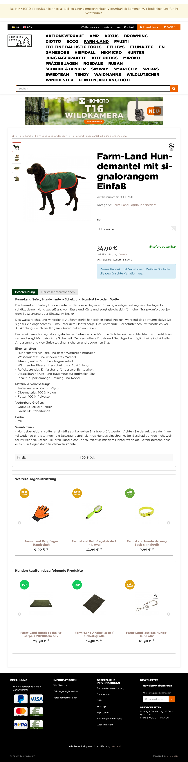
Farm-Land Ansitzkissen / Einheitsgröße (94, 634)
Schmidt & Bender (66, 69)
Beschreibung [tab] (25, 292)
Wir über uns (60, 685)
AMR (94, 36)
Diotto (53, 41)
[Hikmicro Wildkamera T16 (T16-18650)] (94, 111)
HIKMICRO (111, 52)
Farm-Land (96, 41)
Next (168, 523)
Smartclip (125, 69)
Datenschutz (103, 694)
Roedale (93, 63)
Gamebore (57, 52)
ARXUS (111, 36)
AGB (99, 700)
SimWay (99, 69)
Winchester (59, 80)
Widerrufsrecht (105, 724)
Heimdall (85, 52)
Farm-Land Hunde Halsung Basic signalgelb (147, 543)
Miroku (131, 58)
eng (29, 26)
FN (162, 47)
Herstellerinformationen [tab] (58, 292)
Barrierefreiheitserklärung (110, 688)
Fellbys (116, 47)
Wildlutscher (142, 74)
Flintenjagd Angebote (105, 80)
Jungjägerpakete (66, 58)
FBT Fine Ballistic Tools (74, 47)
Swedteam (57, 74)
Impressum (103, 712)
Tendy (82, 74)
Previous (19, 523)
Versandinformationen (65, 697)
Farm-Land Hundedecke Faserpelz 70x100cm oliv (41, 634)
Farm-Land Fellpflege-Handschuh (41, 543)
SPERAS (151, 69)
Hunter (135, 52)
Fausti (121, 41)
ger (18, 26)
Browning (136, 36)
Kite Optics (105, 58)
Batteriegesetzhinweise (109, 718)
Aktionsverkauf (65, 36)
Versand (123, 254)
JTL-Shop (172, 756)
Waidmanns (107, 74)
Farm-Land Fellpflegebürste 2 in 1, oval (94, 543)
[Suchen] (173, 88)
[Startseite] (13, 136)
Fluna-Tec (141, 47)
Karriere (107, 27)
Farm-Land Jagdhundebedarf (134, 204)
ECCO (72, 41)
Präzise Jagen (62, 63)
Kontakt (129, 27)
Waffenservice (90, 27)
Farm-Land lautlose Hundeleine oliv (146, 634)
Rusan (115, 63)
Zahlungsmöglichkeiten (65, 691)
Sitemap (101, 706)
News (118, 27)
